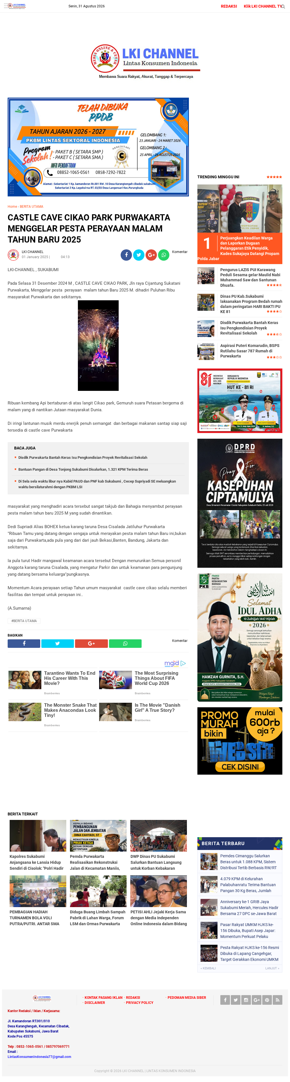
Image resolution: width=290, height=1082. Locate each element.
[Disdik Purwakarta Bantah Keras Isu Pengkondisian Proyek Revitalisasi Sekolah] (205, 328)
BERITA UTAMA (31, 207)
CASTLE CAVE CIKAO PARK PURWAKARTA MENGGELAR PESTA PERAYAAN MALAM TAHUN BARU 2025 (89, 229)
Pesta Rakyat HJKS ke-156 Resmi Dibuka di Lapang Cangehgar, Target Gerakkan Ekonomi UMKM (249, 953)
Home (12, 207)
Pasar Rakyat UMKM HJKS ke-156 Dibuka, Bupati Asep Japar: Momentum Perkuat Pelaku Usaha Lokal (247, 930)
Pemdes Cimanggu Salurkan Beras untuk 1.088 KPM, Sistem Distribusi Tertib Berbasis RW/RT (248, 862)
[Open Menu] (7, 6)
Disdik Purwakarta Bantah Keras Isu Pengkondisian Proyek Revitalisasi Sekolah (82, 457)
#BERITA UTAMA (24, 621)
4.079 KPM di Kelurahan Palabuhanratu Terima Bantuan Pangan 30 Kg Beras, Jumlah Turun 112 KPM (248, 885)
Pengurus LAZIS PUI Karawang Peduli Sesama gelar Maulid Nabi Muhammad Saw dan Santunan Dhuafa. (250, 277)
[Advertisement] (98, 771)
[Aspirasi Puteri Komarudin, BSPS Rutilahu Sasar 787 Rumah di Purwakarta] (205, 351)
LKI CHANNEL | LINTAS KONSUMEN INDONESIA (159, 1071)
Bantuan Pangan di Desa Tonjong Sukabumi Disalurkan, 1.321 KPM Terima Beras (83, 469)
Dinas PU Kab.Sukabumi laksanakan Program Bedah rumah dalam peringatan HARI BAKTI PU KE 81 (251, 304)
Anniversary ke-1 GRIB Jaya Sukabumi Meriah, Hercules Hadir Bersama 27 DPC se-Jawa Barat (249, 907)
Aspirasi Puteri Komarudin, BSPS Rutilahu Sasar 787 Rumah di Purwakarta (250, 350)
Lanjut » (272, 968)
